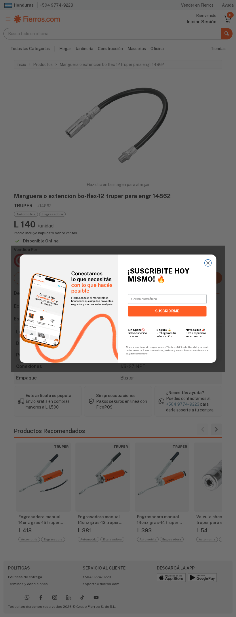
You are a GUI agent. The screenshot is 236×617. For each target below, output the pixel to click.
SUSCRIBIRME (167, 311)
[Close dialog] (208, 262)
